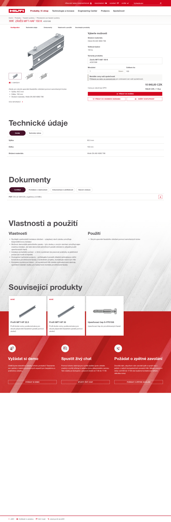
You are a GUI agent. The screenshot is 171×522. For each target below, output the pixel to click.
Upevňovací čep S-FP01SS (101, 322)
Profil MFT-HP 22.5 (19, 322)
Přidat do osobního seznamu (108, 99)
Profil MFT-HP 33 (57, 322)
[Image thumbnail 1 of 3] (15, 76)
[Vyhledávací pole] (161, 3)
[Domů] (17, 11)
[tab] (15, 27)
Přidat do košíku (126, 94)
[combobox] (147, 3)
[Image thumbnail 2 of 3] (29, 76)
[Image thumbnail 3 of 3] (43, 76)
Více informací (14, 102)
